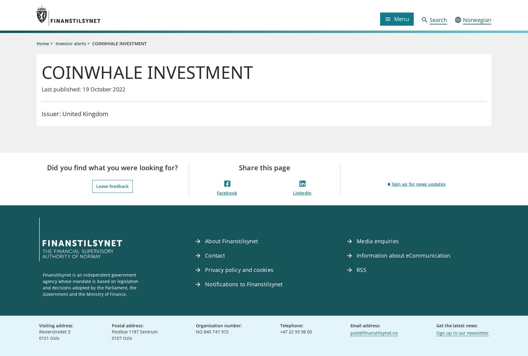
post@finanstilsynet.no (374, 333)
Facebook (227, 193)
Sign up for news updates (419, 184)
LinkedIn (302, 193)
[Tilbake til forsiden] (93, 15)
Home (43, 43)
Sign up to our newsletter (462, 333)
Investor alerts (71, 43)
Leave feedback (112, 186)
